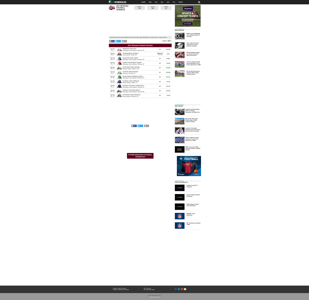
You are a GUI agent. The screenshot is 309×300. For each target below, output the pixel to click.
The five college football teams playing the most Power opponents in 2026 (194, 63)
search (199, 2)
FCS (156, 2)
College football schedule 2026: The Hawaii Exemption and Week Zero (192, 111)
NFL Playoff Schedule (149, 289)
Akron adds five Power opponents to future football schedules (193, 44)
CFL (174, 2)
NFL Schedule (147, 288)
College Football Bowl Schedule (121, 289)
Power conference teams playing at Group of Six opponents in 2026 (192, 139)
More (181, 2)
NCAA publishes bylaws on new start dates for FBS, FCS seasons (193, 54)
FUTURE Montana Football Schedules (140, 156)
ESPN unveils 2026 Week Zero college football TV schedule (193, 35)
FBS (150, 2)
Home (143, 2)
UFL (168, 2)
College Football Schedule (119, 288)
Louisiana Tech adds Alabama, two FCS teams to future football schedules (192, 129)
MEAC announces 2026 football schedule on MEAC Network (192, 148)
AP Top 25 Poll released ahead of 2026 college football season (193, 73)
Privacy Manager (154, 297)
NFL (162, 2)
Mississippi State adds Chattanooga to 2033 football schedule (191, 120)
